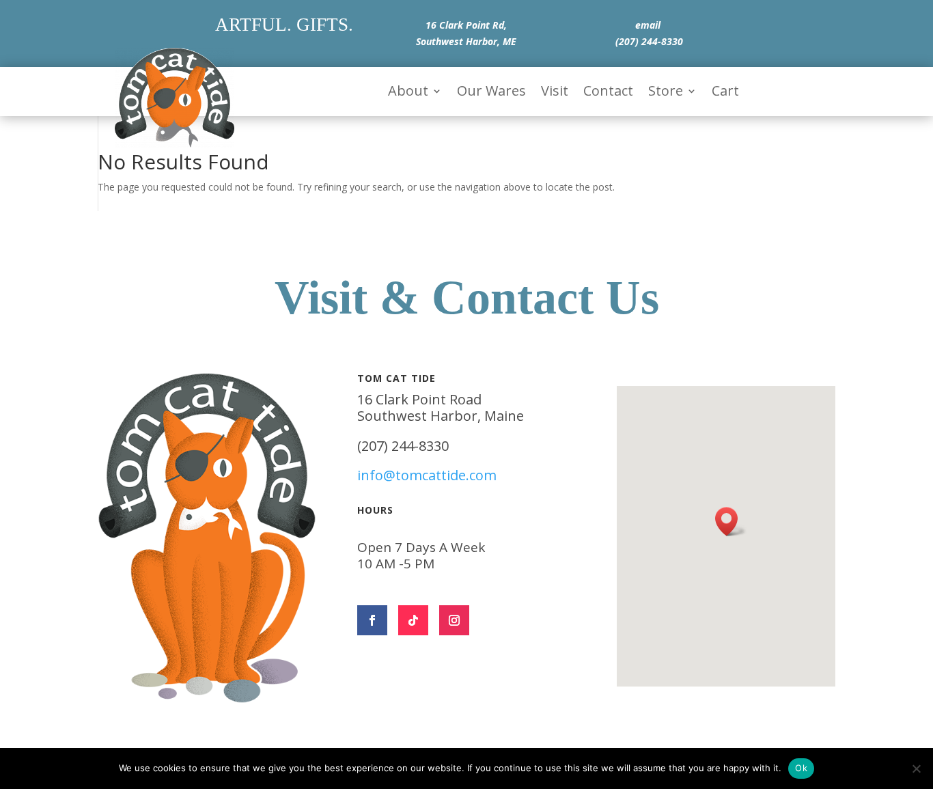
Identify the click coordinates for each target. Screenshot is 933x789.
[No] (916, 768)
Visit (554, 93)
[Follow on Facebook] (372, 620)
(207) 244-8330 (649, 41)
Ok (801, 767)
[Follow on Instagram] (454, 620)
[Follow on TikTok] (413, 620)
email (647, 24)
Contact (608, 93)
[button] (731, 521)
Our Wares (491, 93)
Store (665, 93)
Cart (725, 93)
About (408, 93)
